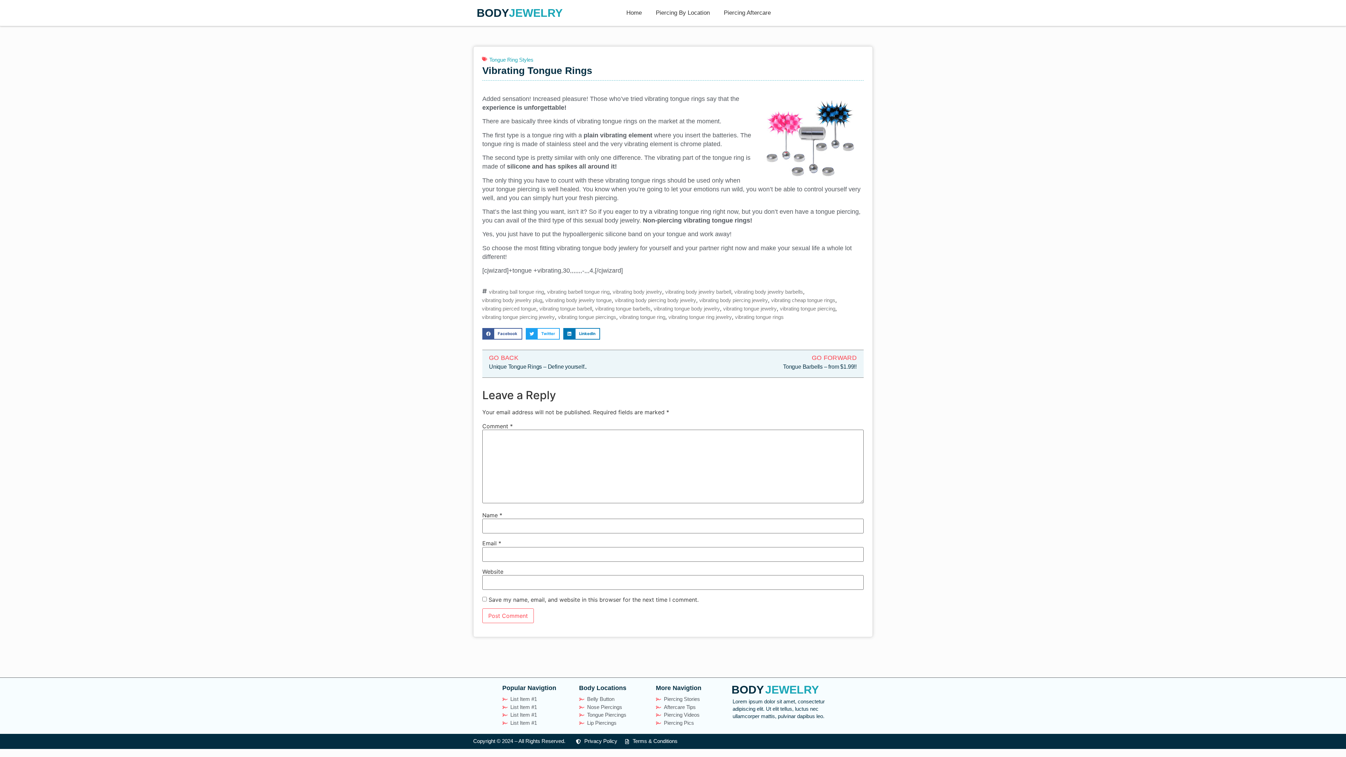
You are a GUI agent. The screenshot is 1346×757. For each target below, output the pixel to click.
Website (492, 571)
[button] (502, 334)
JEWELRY (536, 13)
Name (492, 515)
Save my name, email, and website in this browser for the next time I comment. (594, 599)
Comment (497, 426)
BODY (493, 13)
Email (491, 543)
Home (634, 12)
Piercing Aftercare (747, 12)
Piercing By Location (683, 12)
